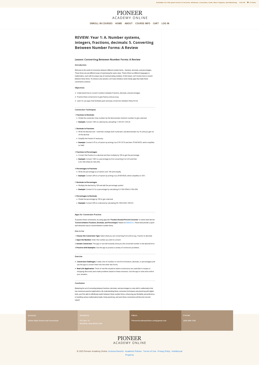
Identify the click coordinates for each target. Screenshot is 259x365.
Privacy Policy (164, 351)
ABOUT (129, 24)
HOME (118, 24)
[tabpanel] (115, 179)
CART (156, 24)
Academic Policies (133, 351)
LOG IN (242, 2)
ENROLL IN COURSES (101, 24)
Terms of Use (149, 351)
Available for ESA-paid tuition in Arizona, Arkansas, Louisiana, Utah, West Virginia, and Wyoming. (196, 2)
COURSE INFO (142, 24)
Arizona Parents (116, 351)
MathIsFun (130, 223)
